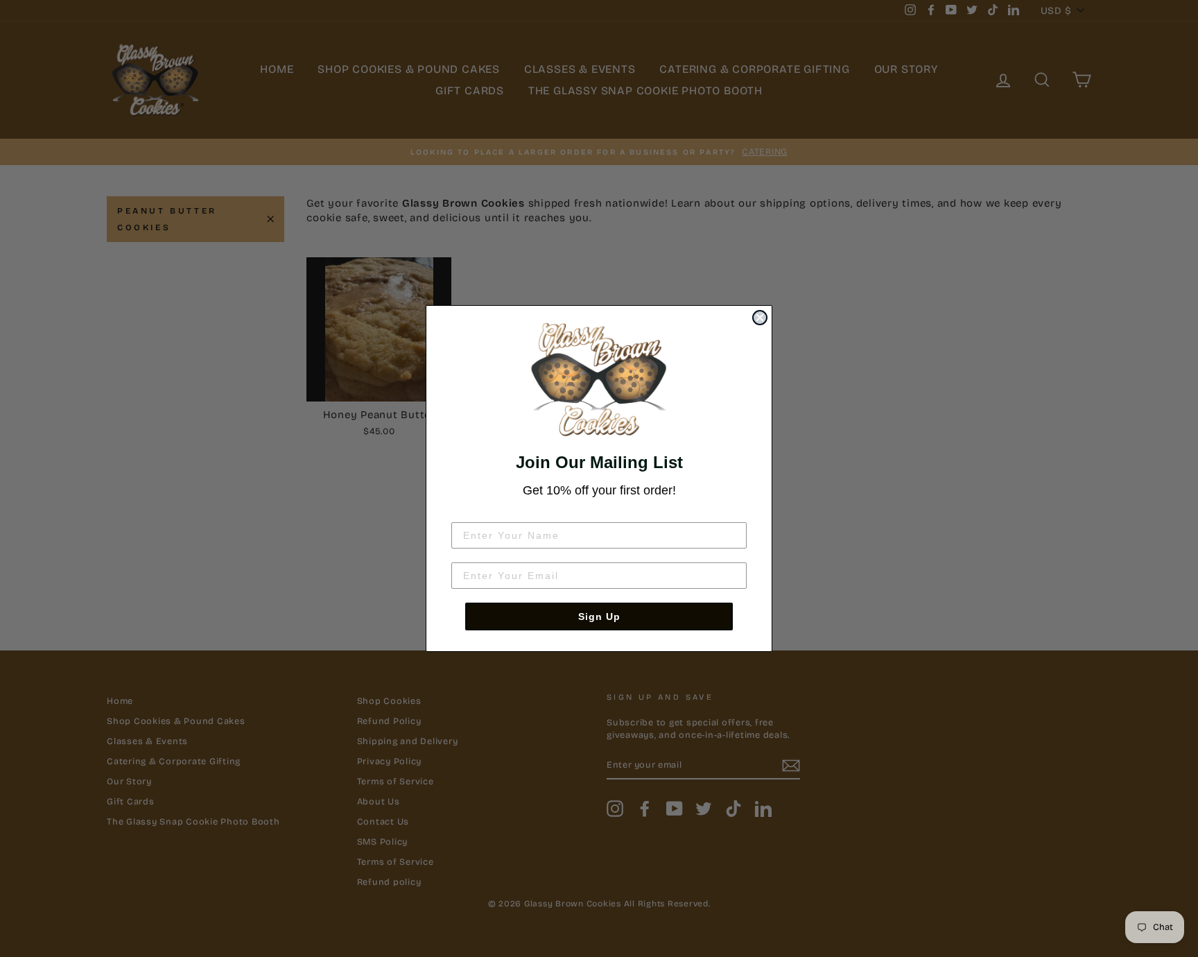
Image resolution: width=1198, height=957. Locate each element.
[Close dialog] (760, 318)
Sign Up (599, 616)
